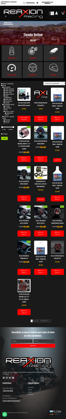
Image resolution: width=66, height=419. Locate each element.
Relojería (11, 75)
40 (44, 321)
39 (41, 321)
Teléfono (7, 388)
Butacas (11, 58)
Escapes (53, 58)
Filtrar (4, 138)
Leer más (57, 160)
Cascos (53, 75)
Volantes (33, 75)
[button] (46, 3)
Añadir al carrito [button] (41, 119)
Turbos (32, 58)
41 (47, 321)
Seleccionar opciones (24, 119)
